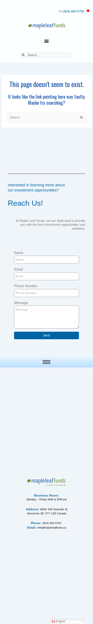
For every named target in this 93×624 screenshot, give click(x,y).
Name (18, 253)
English (60, 621)
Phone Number (25, 286)
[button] (46, 41)
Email (18, 269)
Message (21, 303)
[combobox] (46, 55)
